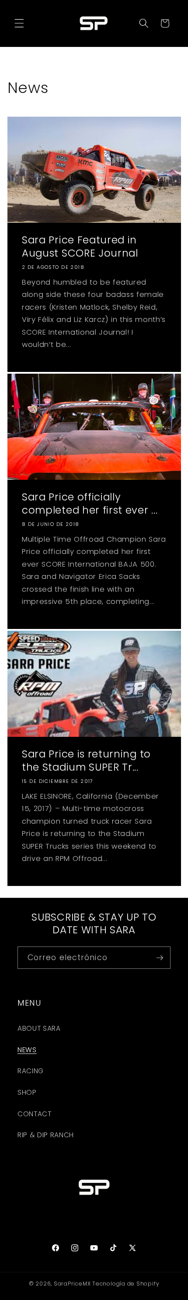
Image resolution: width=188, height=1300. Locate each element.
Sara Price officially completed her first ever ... (89, 504)
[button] (19, 23)
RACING (30, 1070)
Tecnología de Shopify (125, 1283)
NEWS (27, 1049)
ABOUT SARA (39, 1028)
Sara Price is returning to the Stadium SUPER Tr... (86, 761)
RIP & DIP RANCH (45, 1134)
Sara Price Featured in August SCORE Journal (80, 247)
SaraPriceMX (72, 1283)
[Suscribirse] (159, 957)
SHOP (27, 1092)
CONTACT (34, 1113)
